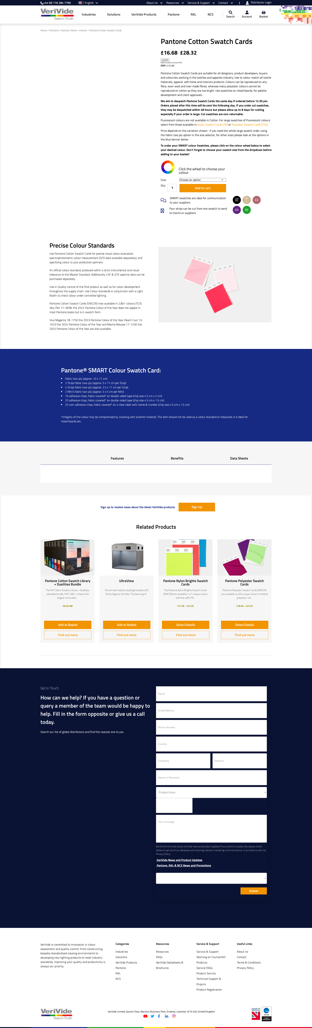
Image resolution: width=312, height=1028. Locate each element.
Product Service (206, 973)
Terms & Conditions (249, 962)
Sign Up (197, 507)
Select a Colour (168, 167)
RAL (193, 14)
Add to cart (202, 188)
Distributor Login (261, 3)
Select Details (185, 624)
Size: (163, 180)
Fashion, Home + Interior (74, 30)
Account (247, 16)
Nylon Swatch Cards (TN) (212, 124)
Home (43, 30)
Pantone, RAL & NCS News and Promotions (183, 865)
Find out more (68, 634)
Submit (253, 890)
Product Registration (209, 989)
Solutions (113, 14)
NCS (210, 14)
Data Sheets (239, 458)
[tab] (117, 459)
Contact (223, 3)
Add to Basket (67, 624)
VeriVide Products (143, 14)
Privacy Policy (245, 968)
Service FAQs (204, 968)
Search (230, 16)
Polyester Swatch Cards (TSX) (250, 124)
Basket (263, 16)
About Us (152, 3)
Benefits (177, 458)
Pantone (173, 14)
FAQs (159, 957)
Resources (173, 3)
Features (117, 458)
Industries (89, 14)
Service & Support (199, 3)
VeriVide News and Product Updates (179, 860)
